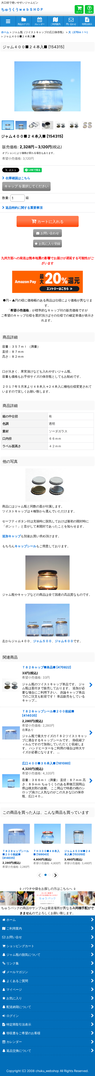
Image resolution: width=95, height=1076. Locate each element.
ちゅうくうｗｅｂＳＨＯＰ (22, 9)
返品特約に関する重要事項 (24, 207)
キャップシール (25, 546)
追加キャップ (11, 536)
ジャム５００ (42, 641)
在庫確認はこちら (18, 178)
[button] (8, 21)
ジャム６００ (64, 641)
